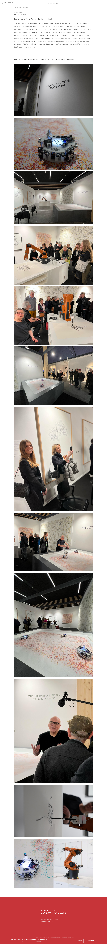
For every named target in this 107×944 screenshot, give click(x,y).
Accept (79, 941)
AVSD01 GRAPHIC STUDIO (57, 937)
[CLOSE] (2, 3)
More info (39, 942)
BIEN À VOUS (71, 937)
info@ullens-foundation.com (53, 926)
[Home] (53, 3)
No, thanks (90, 940)
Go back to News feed (21, 7)
